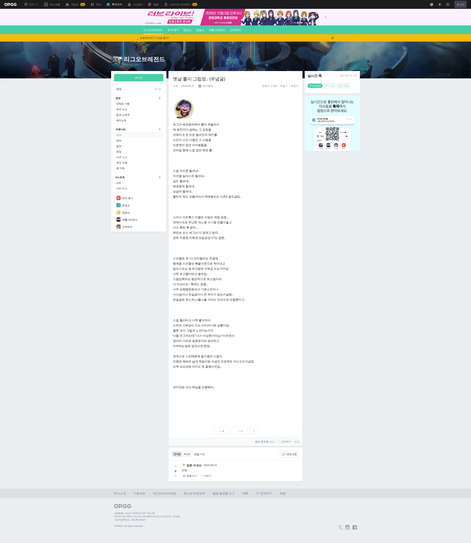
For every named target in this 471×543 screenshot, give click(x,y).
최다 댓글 (343, 85)
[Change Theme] (439, 4)
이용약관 (139, 493)
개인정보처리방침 (164, 493)
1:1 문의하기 (264, 493)
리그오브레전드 (153, 30)
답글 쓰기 (192, 475)
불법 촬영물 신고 (224, 493)
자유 (175, 86)
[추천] (175, 466)
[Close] (325, 17)
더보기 (207, 475)
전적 (31, 4)
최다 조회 (329, 85)
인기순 (177, 454)
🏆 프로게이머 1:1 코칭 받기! (152, 37)
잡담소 (200, 30)
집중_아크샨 (194, 465)
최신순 (187, 454)
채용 (283, 493)
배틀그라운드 (217, 30)
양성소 (187, 30)
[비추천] (175, 475)
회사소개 (120, 493)
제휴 (245, 493)
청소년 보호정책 (194, 493)
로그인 (460, 4)
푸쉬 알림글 (315, 85)
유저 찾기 (173, 30)
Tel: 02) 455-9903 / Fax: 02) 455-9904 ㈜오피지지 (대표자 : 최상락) (147, 516)
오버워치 (235, 30)
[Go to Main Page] (10, 4)
